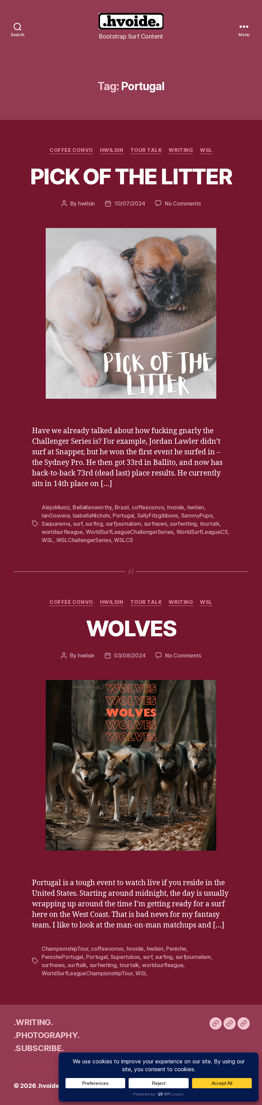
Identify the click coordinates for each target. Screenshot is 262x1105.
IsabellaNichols (91, 515)
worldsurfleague (62, 531)
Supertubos (125, 956)
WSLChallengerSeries (83, 540)
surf (78, 523)
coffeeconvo (148, 507)
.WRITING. (33, 1022)
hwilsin (86, 203)
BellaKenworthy (92, 507)
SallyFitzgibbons (157, 515)
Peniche (176, 948)
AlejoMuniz (56, 507)
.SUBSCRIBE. (39, 1048)
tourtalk (210, 523)
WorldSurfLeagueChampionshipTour (87, 973)
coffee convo (71, 150)
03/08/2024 (129, 655)
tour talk (146, 150)
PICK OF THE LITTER (131, 176)
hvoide (175, 507)
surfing (94, 523)
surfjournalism (123, 523)
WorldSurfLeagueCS (202, 531)
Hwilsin (111, 150)
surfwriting (183, 523)
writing (181, 150)
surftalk (77, 965)
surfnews (155, 523)
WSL (206, 150)
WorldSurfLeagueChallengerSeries (129, 531)
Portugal (123, 515)
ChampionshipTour (65, 948)
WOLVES (131, 628)
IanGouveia (56, 515)
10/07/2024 (129, 203)
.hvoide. (49, 1085)
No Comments (183, 203)
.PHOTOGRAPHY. (46, 1035)
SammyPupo (197, 515)
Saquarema (56, 523)
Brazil (122, 507)
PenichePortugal (62, 956)
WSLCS (123, 540)
